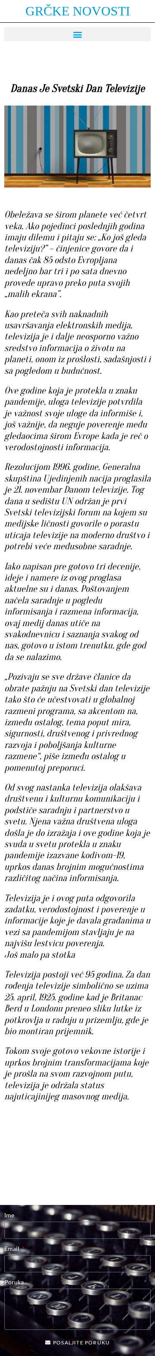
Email (12, 1248)
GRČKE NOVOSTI (77, 11)
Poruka (14, 1282)
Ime (9, 1215)
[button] (77, 34)
